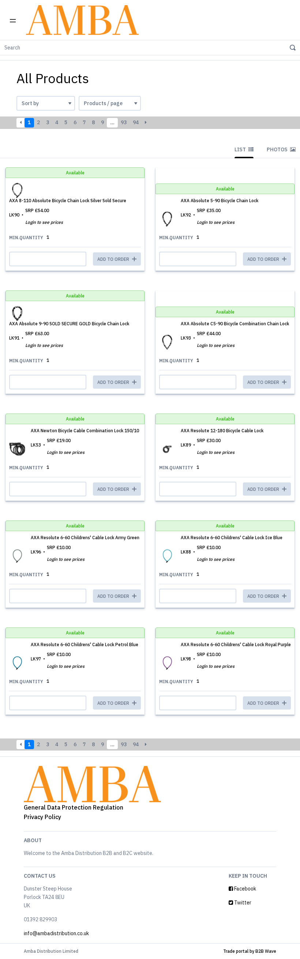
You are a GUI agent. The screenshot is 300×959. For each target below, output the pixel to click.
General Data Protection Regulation (73, 807)
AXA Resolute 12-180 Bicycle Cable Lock (222, 430)
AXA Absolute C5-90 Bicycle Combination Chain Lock (235, 323)
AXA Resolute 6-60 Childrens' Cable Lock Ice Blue (231, 537)
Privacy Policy (42, 817)
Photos (278, 149)
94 (136, 122)
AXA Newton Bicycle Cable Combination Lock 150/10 (85, 430)
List (241, 149)
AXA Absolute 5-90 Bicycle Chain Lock (219, 200)
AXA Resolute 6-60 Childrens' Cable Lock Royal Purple (236, 644)
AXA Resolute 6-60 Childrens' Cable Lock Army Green (85, 537)
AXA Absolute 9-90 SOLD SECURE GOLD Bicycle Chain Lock (69, 323)
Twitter (242, 902)
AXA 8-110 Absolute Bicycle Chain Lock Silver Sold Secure (67, 200)
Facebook (244, 888)
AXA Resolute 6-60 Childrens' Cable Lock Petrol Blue (84, 644)
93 (124, 122)
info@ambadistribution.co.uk (56, 933)
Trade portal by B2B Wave (249, 951)
